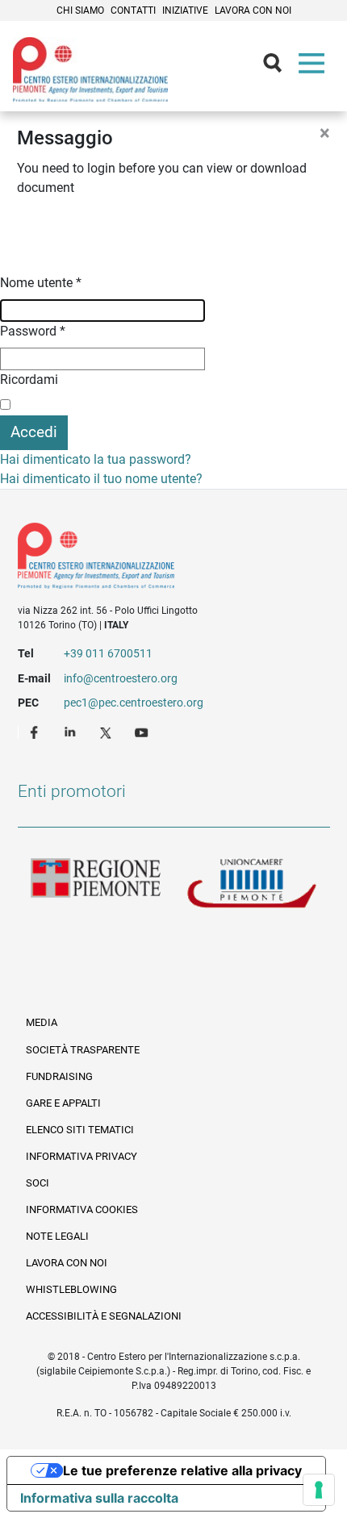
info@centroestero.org (121, 678)
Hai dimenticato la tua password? (95, 459)
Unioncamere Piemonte (251, 884)
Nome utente (41, 282)
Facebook (36, 731)
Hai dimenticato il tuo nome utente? (101, 478)
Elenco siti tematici (80, 1130)
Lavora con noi (253, 10)
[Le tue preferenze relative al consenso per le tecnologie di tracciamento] (318, 1489)
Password (32, 331)
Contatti (133, 10)
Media (41, 1022)
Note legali (57, 1236)
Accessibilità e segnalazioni (104, 1316)
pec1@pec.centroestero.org (133, 702)
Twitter (107, 731)
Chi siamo (80, 10)
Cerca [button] (279, 67)
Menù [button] (315, 67)
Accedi (33, 432)
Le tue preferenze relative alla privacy (182, 1470)
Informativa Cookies (82, 1209)
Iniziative (185, 10)
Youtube (143, 731)
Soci (37, 1183)
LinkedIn (72, 731)
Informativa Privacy (81, 1156)
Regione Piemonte (96, 884)
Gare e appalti (63, 1103)
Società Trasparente (83, 1050)
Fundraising (59, 1076)
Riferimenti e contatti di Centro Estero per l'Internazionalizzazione (158, 559)
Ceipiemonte (90, 69)
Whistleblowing (71, 1289)
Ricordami (29, 379)
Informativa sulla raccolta (99, 1498)
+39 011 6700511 (108, 653)
